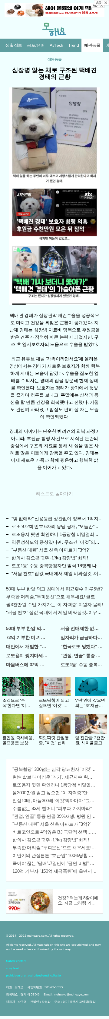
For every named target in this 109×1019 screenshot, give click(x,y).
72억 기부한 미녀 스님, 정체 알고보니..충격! (27, 637)
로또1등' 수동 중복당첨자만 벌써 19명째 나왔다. (57, 565)
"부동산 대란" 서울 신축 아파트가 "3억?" (51, 549)
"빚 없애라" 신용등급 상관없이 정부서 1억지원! (57, 518)
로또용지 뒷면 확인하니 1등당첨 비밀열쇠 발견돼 (57, 534)
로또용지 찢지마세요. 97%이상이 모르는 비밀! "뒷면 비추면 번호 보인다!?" (27, 655)
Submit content (16, 961)
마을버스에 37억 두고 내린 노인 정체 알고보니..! (27, 664)
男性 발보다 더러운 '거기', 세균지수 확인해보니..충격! (54, 777)
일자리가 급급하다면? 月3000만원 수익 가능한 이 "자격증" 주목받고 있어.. (82, 637)
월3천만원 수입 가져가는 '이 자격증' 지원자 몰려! (54, 604)
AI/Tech (56, 45)
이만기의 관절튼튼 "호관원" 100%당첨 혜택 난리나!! (54, 855)
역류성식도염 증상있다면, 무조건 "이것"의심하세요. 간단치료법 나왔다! (57, 542)
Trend (73, 45)
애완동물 (92, 45)
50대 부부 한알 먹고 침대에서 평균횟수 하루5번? (54, 588)
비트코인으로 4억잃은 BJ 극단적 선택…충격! (54, 831)
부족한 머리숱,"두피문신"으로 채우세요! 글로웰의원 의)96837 (54, 596)
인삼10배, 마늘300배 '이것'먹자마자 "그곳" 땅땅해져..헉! (54, 800)
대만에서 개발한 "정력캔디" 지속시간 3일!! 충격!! (27, 646)
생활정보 (13, 45)
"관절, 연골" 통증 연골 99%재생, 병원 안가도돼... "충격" (82, 655)
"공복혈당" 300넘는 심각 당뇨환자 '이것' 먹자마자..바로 (54, 769)
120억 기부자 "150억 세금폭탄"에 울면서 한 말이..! (54, 871)
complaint (12, 968)
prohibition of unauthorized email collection (34, 975)
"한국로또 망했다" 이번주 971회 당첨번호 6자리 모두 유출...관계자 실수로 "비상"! (82, 646)
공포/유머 (36, 45)
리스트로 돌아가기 (54, 493)
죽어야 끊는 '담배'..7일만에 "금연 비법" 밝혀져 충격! (54, 863)
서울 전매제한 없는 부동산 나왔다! (82, 628)
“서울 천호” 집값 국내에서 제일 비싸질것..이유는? (57, 573)
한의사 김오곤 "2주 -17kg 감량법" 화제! (50, 557)
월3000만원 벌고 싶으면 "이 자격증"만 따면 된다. (54, 792)
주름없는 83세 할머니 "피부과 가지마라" (51, 808)
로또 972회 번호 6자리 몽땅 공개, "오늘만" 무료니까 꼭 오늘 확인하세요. (57, 526)
